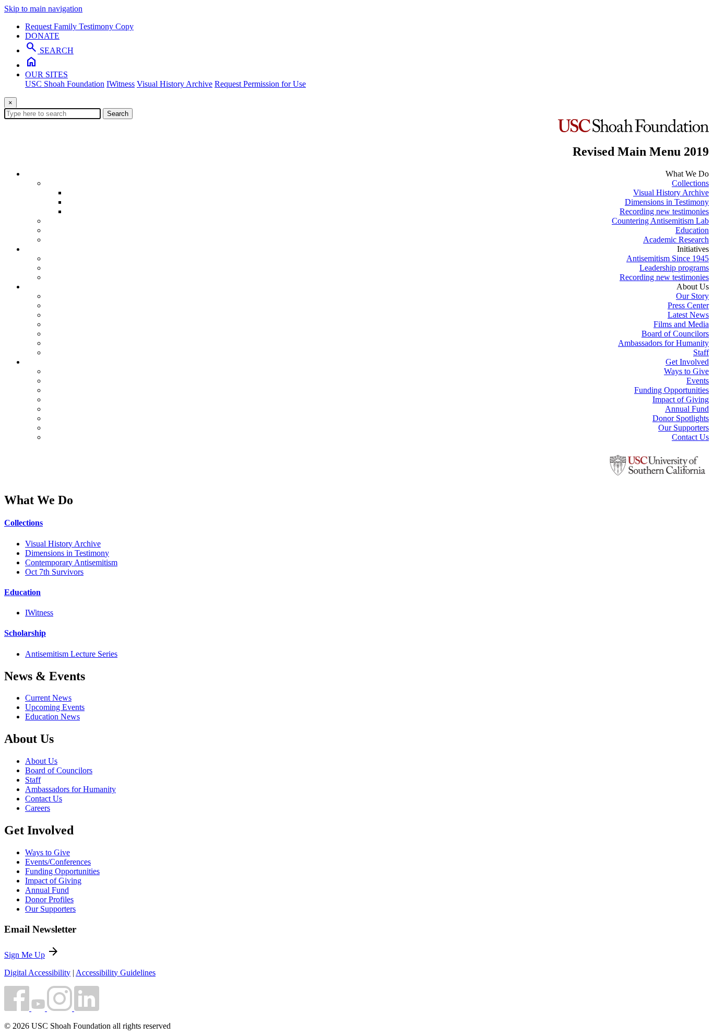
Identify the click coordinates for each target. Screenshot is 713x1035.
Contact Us (690, 437)
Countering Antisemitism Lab (660, 220)
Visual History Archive (174, 83)
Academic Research (676, 239)
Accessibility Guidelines (116, 972)
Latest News (688, 314)
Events (697, 380)
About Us (41, 761)
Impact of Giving (680, 399)
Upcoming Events (55, 707)
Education (692, 230)
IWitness (120, 83)
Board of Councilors (675, 333)
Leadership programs (674, 267)
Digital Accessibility (37, 972)
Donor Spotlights (680, 418)
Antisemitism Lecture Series (71, 653)
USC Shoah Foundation (64, 83)
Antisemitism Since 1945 (667, 258)
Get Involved (687, 361)
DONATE (42, 35)
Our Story (692, 296)
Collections (690, 183)
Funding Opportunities (671, 390)
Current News (48, 697)
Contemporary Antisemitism (71, 562)
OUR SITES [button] (46, 74)
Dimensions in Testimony (667, 201)
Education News (52, 716)
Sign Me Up (24, 954)
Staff (701, 352)
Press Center (688, 305)
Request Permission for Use (260, 83)
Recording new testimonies (664, 211)
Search (117, 114)
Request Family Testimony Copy (79, 26)
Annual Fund (687, 408)
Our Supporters (683, 427)
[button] (17, 1008)
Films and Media (681, 324)
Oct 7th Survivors (54, 571)
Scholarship (25, 633)
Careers (37, 808)
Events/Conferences (58, 861)
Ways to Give (686, 371)
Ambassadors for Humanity (663, 343)
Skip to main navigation (43, 8)
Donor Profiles (49, 899)
